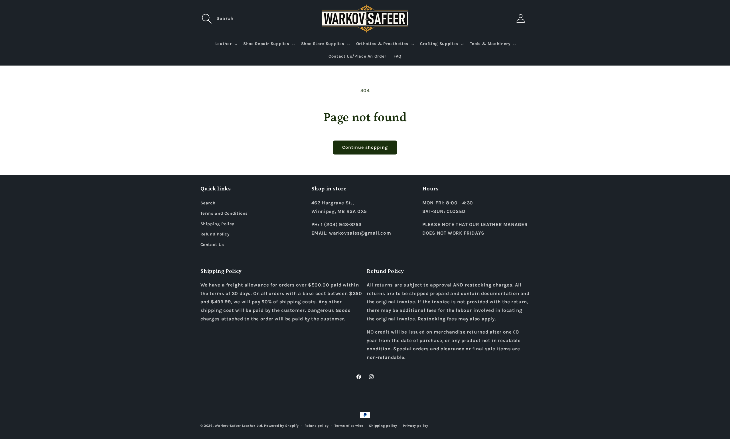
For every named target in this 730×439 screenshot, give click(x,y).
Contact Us (212, 244)
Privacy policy (415, 426)
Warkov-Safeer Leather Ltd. (239, 426)
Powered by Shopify (281, 426)
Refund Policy (215, 234)
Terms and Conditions (224, 213)
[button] (207, 18)
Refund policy (317, 426)
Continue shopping (365, 147)
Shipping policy (383, 426)
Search (208, 203)
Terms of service (348, 426)
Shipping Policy (217, 223)
